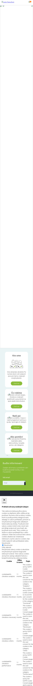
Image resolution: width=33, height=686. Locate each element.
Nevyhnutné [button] (6, 543)
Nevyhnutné (8, 545)
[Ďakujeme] (20, 455)
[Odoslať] (25, 483)
